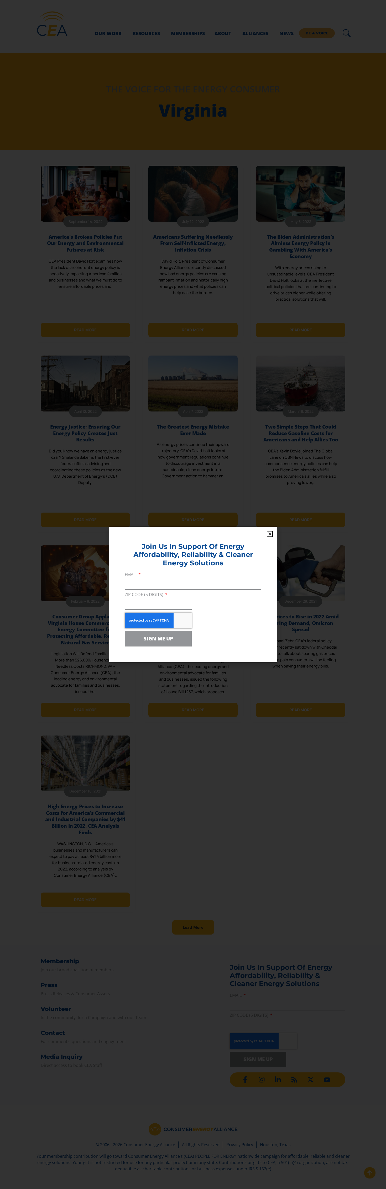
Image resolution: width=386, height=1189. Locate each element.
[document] (193, 594)
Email (131, 574)
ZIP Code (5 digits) (144, 594)
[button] (270, 534)
